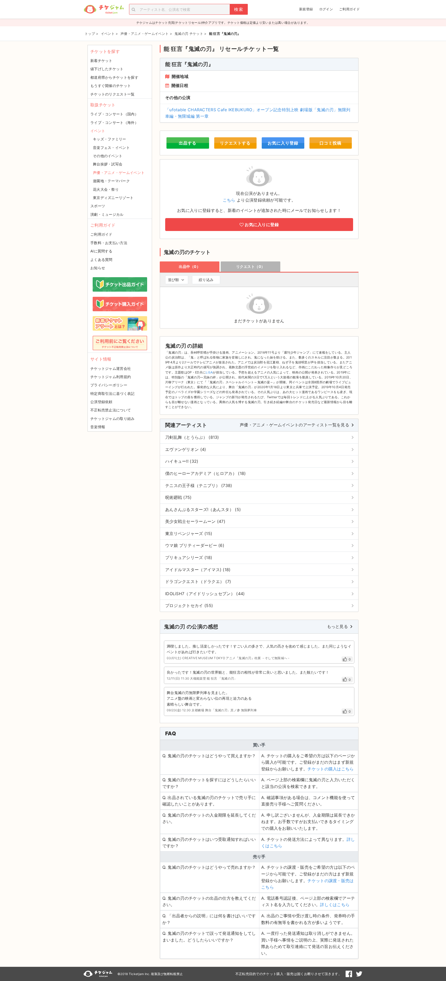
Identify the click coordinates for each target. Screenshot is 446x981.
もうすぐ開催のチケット (110, 85)
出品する (187, 143)
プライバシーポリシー (108, 385)
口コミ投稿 (330, 143)
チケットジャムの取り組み (112, 418)
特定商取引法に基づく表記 (112, 393)
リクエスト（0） (250, 266)
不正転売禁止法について (110, 410)
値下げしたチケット (107, 69)
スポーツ (97, 206)
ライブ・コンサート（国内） (114, 114)
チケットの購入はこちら (330, 768)
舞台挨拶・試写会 (107, 164)
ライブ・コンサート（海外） (114, 122)
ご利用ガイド (349, 9)
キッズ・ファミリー (109, 139)
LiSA (209, 372)
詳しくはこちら (334, 904)
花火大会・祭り (106, 189)
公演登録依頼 (101, 402)
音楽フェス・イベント (111, 147)
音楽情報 (97, 427)
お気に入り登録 (283, 143)
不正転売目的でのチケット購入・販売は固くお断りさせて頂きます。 (288, 974)
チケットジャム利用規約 (110, 376)
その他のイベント (107, 156)
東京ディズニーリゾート (113, 197)
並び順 (173, 279)
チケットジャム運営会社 (110, 368)
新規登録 (306, 9)
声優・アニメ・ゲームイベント (119, 172)
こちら (229, 200)
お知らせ (97, 268)
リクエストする (235, 143)
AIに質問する (101, 251)
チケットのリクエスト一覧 (112, 94)
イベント (97, 131)
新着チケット (101, 60)
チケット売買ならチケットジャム (104, 9)
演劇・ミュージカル (107, 214)
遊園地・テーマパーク (111, 181)
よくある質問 (101, 259)
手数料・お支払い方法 (108, 243)
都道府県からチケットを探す (114, 77)
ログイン (326, 9)
